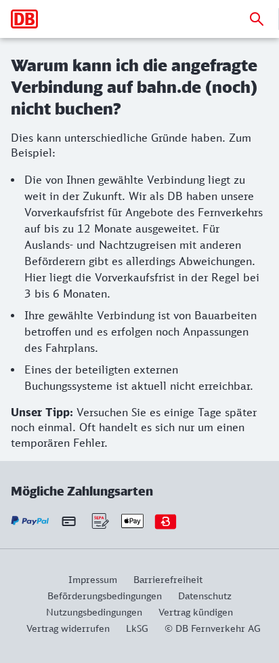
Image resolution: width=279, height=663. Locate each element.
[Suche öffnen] (256, 19)
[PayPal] (30, 521)
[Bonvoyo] (165, 521)
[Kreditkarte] (68, 521)
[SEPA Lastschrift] (99, 521)
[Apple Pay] (132, 521)
